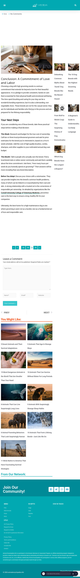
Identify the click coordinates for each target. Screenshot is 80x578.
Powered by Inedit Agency (68, 571)
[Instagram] (61, 489)
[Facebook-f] (51, 489)
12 (23, 248)
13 (28, 248)
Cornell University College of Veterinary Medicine (20, 193)
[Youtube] (67, 489)
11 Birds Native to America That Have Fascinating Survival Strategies (13, 465)
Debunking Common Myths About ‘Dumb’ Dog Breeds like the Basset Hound (59, 86)
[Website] (43, 296)
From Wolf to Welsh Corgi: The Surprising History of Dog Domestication (60, 128)
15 (35, 248)
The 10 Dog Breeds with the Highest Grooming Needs (72, 82)
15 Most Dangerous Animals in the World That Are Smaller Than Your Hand (13, 376)
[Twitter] (56, 489)
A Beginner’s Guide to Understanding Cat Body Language (74, 124)
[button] (4, 5)
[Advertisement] (26, 31)
